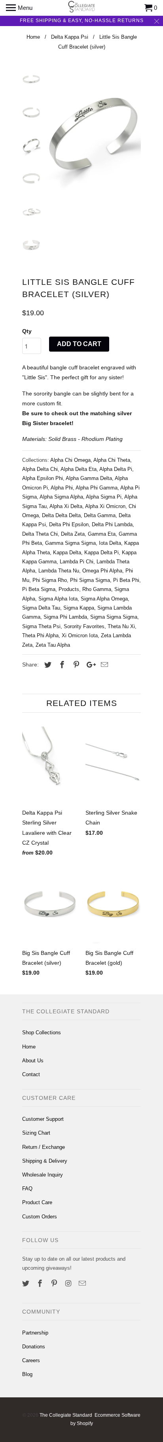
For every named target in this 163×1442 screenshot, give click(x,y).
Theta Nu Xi (121, 626)
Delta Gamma (100, 515)
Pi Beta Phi (126, 580)
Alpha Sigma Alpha (61, 497)
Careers (31, 1360)
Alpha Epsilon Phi (42, 478)
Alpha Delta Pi (115, 469)
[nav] (19, 8)
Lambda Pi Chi (76, 562)
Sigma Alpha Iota (58, 599)
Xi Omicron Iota (80, 635)
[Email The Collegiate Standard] (83, 1284)
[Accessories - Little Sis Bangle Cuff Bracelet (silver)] (93, 133)
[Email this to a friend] (103, 665)
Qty (27, 331)
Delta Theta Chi (40, 534)
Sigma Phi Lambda (65, 617)
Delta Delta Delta (61, 515)
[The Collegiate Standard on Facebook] (40, 1284)
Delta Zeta (73, 534)
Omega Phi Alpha (102, 571)
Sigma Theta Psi (41, 626)
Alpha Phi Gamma (97, 488)
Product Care (37, 1202)
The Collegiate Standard (66, 1415)
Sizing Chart (36, 1133)
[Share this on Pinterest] (75, 665)
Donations (33, 1347)
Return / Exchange (43, 1147)
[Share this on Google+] (89, 665)
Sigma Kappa (78, 608)
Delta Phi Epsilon (69, 524)
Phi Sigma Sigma (90, 580)
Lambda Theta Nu (58, 571)
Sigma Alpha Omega (104, 599)
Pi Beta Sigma (38, 589)
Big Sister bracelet (47, 423)
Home (29, 1047)
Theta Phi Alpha (40, 635)
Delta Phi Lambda (112, 524)
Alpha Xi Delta (65, 506)
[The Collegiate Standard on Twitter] (26, 1284)
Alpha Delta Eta (79, 469)
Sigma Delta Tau (41, 608)
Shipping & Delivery (44, 1161)
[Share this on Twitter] (46, 665)
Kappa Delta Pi (101, 552)
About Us (33, 1061)
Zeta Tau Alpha (53, 645)
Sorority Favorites (84, 626)
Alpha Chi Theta (111, 460)
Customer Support (43, 1119)
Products (69, 589)
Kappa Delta (67, 552)
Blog (27, 1374)
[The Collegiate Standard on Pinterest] (55, 1284)
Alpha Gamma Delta (89, 478)
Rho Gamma (96, 589)
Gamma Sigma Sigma (70, 543)
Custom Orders (39, 1217)
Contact (31, 1074)
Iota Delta (110, 543)
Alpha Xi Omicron (105, 506)
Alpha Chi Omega (70, 460)
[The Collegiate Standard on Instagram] (68, 1284)
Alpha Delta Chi (40, 469)
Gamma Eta (102, 534)
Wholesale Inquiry (42, 1175)
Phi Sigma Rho (49, 580)
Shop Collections (41, 1032)
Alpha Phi (62, 488)
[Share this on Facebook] (61, 665)
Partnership (35, 1333)
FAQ (27, 1189)
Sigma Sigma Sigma (113, 617)
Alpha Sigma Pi (103, 497)
